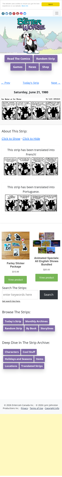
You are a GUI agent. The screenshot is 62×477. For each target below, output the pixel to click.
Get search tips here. (11, 301)
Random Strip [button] (45, 58)
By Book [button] (31, 328)
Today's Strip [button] (13, 321)
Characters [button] (12, 352)
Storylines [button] (47, 328)
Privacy (24, 408)
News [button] (32, 67)
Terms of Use (36, 408)
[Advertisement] (31, 445)
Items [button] (39, 359)
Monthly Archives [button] (36, 321)
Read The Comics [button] (18, 58)
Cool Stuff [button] (29, 352)
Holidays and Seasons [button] (18, 359)
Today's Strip (31, 83)
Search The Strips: (14, 288)
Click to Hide (31, 139)
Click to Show (11, 139)
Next (55, 83)
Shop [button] (45, 67)
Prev (5, 83)
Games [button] (17, 67)
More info (25, 6)
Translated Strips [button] (32, 366)
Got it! (50, 4)
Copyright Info (52, 408)
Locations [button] (11, 366)
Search (48, 295)
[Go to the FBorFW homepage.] (31, 24)
